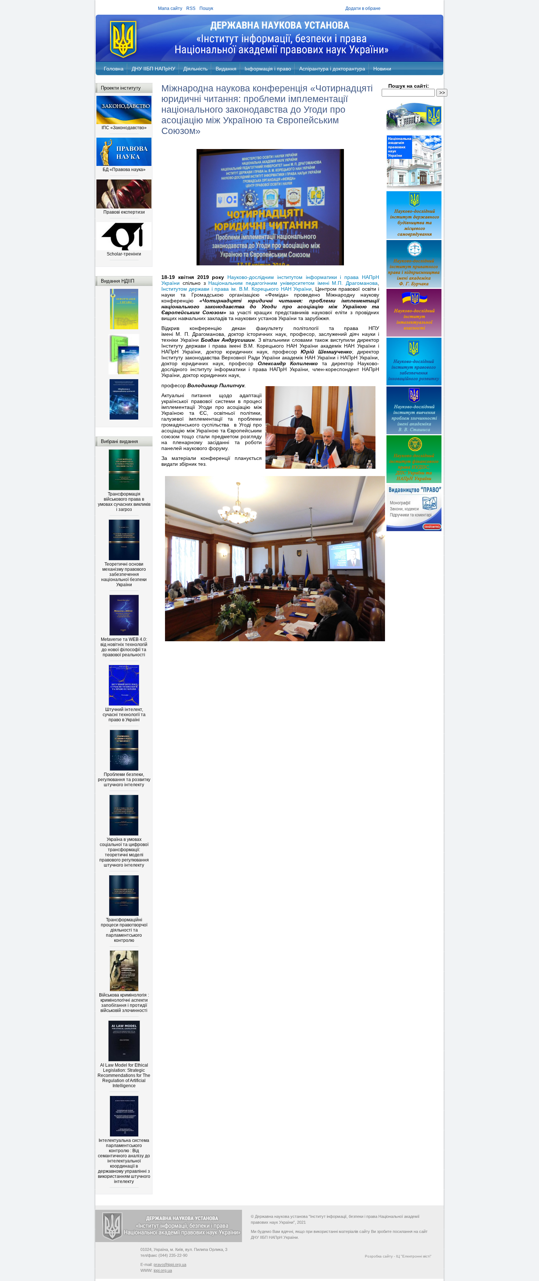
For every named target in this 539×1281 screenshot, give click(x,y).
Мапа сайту (170, 8)
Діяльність (195, 69)
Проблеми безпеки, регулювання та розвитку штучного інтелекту (124, 779)
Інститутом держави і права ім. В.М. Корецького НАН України (236, 289)
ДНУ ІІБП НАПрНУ (153, 69)
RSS (190, 8)
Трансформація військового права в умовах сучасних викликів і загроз (124, 501)
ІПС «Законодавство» (124, 127)
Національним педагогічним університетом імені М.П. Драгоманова (293, 283)
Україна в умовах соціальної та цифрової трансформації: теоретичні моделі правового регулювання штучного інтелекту (124, 852)
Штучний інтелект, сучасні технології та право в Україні (124, 714)
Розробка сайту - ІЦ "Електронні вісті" (398, 1256)
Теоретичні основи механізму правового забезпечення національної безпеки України (124, 574)
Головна (114, 69)
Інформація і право (268, 69)
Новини (382, 69)
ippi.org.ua (163, 1270)
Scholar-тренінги (124, 254)
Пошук (206, 8)
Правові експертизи (124, 212)
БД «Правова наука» (124, 169)
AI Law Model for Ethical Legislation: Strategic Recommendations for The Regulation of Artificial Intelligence (124, 1075)
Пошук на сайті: (408, 86)
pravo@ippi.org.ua (170, 1264)
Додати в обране (363, 8)
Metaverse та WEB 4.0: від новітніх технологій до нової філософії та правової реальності (123, 647)
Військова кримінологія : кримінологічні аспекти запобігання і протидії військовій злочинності (124, 1002)
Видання (226, 69)
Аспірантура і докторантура (332, 69)
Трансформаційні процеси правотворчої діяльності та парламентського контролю (124, 930)
